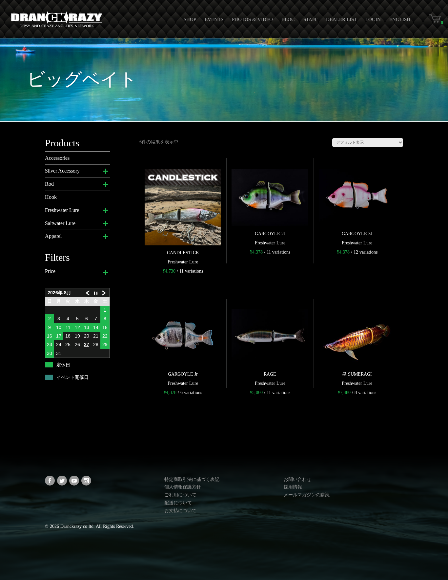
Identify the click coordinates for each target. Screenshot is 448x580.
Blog (288, 19)
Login (373, 19)
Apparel (53, 236)
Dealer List (341, 19)
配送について (178, 502)
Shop (190, 19)
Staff (310, 19)
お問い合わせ (297, 479)
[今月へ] (95, 292)
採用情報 (293, 487)
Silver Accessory (62, 171)
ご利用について (180, 494)
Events (214, 19)
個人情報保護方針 (182, 487)
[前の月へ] (86, 292)
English (399, 19)
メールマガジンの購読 (307, 494)
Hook (51, 197)
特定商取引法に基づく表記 (191, 479)
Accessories (57, 158)
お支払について (180, 510)
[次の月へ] (105, 292)
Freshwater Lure (62, 210)
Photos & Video (252, 19)
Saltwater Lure (60, 223)
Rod (49, 184)
